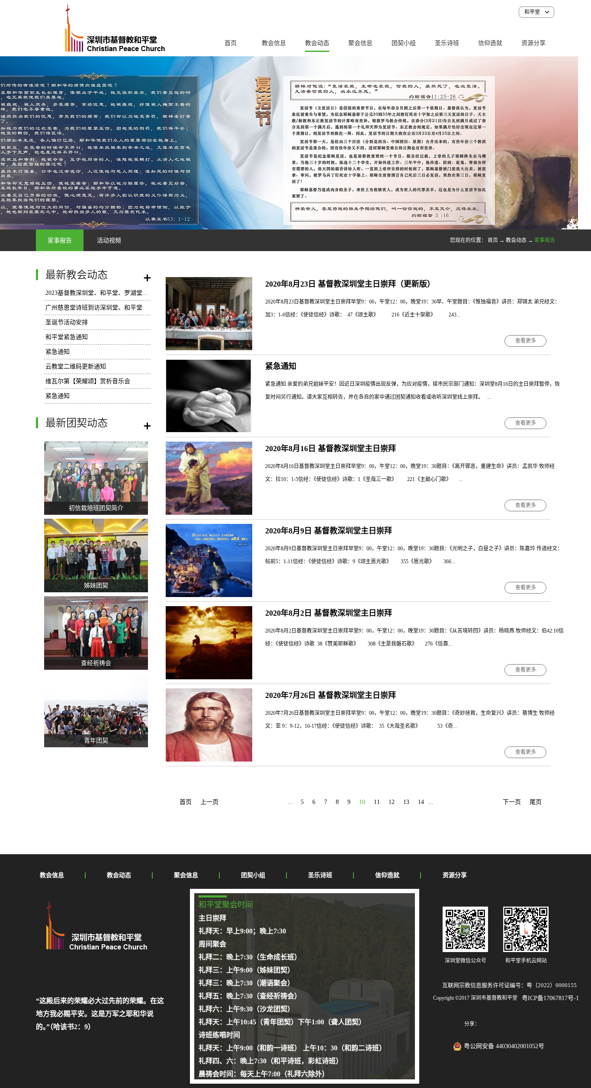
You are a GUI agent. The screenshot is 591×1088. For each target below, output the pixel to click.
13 (406, 802)
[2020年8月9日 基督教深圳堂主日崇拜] (209, 529)
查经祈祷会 (96, 663)
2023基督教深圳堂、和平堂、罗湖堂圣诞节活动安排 (115, 293)
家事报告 (544, 240)
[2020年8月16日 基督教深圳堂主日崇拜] (209, 446)
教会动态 (516, 240)
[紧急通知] (209, 364)
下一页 (512, 802)
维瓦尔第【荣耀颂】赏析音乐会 (87, 381)
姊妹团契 (96, 585)
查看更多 (525, 341)
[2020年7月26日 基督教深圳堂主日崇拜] (209, 693)
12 (392, 802)
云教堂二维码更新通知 (75, 366)
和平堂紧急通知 (66, 337)
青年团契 (96, 740)
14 (421, 802)
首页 (231, 43)
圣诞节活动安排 (66, 322)
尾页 (536, 802)
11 (377, 802)
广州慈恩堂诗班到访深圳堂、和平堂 (93, 307)
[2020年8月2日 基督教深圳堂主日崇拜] (209, 611)
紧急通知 (57, 352)
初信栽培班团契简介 (96, 508)
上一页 (209, 802)
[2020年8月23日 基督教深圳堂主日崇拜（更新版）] (209, 282)
